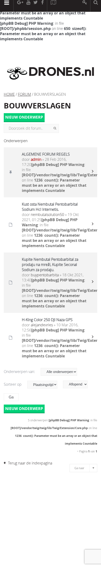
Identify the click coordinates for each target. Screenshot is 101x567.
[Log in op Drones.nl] (84, 6)
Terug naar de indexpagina (30, 463)
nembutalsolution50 (47, 214)
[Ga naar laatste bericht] (92, 172)
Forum (24, 94)
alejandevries (42, 324)
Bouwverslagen (37, 105)
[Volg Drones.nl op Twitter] (35, 6)
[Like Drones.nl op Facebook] (42, 6)
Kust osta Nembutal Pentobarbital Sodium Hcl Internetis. (50, 207)
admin (36, 159)
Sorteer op (13, 384)
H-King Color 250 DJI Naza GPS (47, 319)
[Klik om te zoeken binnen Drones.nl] (95, 6)
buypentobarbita (45, 274)
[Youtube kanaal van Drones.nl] (28, 6)
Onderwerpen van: (20, 371)
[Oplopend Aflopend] (77, 384)
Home (9, 94)
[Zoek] (55, 128)
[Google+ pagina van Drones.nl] (20, 6)
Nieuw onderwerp (24, 117)
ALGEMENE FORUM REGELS (46, 154)
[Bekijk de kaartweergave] (53, 6)
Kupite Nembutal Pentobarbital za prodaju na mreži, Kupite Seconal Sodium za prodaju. (50, 264)
